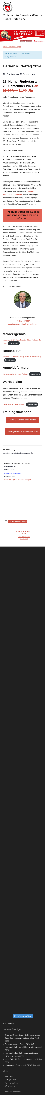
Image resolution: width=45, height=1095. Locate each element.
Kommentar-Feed (11, 1083)
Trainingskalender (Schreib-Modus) (22, 431)
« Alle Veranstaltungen (12, 47)
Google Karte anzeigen (12, 473)
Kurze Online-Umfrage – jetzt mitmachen (20, 1059)
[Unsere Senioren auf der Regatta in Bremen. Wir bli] (22, 653)
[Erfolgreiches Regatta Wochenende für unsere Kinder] (22, 607)
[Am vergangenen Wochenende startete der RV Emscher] (22, 816)
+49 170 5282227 (22, 321)
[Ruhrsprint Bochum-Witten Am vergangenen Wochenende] (22, 908)
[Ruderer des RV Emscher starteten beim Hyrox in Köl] (22, 677)
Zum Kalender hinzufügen (17, 522)
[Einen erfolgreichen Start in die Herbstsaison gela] (22, 839)
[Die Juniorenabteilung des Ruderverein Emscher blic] (22, 885)
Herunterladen (13, 343)
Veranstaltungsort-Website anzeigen (17, 479)
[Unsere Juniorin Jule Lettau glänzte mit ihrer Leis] (22, 630)
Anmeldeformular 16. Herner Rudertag (15, 374)
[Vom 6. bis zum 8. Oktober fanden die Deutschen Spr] (22, 793)
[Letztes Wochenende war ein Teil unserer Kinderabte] (22, 561)
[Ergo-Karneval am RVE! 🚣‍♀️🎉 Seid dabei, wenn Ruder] (22, 746)
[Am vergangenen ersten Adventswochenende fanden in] (22, 978)
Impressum (9, 1023)
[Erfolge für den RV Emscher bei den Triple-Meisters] (22, 862)
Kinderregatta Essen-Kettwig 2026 (18, 1065)
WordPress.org (10, 1086)
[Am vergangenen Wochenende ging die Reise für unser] (22, 955)
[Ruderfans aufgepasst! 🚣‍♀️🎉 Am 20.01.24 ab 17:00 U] (22, 723)
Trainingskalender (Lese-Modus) (22, 420)
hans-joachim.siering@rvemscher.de (23, 324)
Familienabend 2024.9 (23, 532)
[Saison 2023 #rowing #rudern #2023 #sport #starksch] (22, 769)
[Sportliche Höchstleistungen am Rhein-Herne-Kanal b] (22, 700)
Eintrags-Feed (10, 1080)
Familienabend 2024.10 (24, 538)
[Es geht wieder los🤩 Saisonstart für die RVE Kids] (22, 932)
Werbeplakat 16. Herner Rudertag (14, 404)
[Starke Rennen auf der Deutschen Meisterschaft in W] (22, 584)
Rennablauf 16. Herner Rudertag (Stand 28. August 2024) (22, 357)
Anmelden (9, 1077)
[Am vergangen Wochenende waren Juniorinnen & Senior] (22, 1001)
